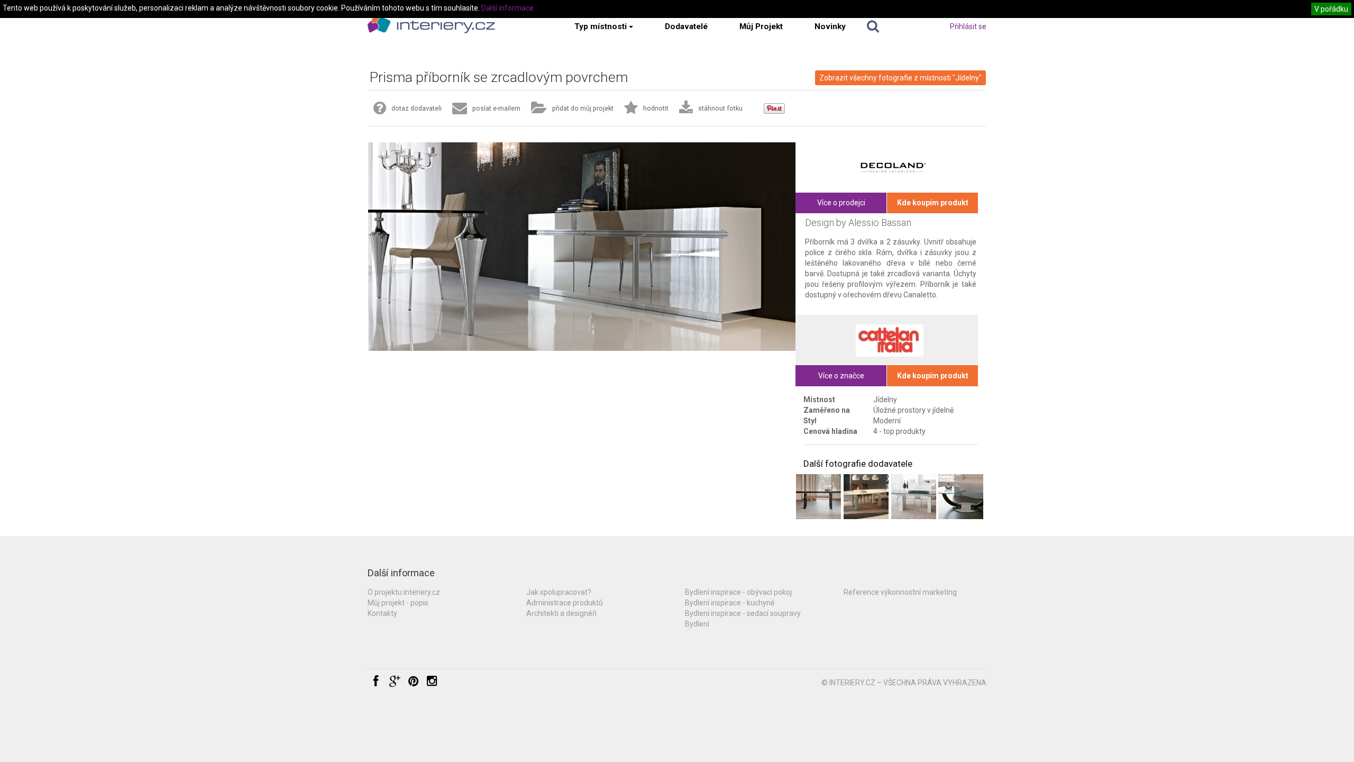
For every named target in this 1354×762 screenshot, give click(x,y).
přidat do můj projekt (583, 108)
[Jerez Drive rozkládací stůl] (818, 496)
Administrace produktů (564, 602)
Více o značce (841, 375)
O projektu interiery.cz (404, 592)
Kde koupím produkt (932, 202)
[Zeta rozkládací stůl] (913, 496)
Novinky (830, 26)
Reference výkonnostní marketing (900, 592)
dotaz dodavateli (416, 108)
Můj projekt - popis (398, 602)
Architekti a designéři (561, 613)
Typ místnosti (600, 26)
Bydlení (697, 624)
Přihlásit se (968, 26)
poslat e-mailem (496, 108)
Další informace (507, 8)
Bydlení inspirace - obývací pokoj (738, 592)
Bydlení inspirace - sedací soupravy (743, 613)
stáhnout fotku (720, 108)
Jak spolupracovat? (558, 592)
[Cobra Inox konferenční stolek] (960, 496)
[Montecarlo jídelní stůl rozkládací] (866, 496)
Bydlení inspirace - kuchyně (729, 602)
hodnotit (656, 108)
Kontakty (382, 613)
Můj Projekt (761, 26)
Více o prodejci (841, 202)
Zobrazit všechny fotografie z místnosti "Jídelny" (900, 78)
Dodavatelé (686, 26)
